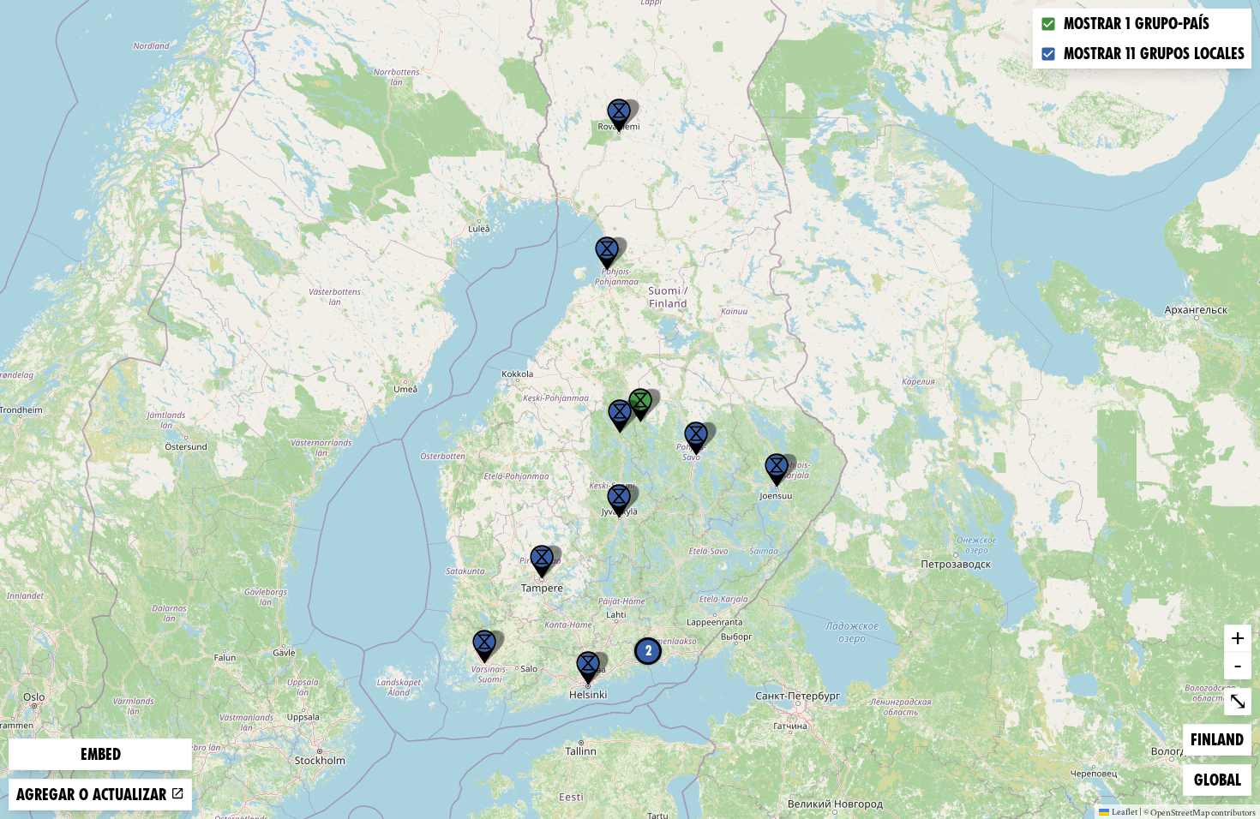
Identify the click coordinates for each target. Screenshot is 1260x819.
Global (1221, 779)
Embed (101, 754)
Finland (1218, 739)
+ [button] (1238, 637)
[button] (618, 116)
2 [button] (648, 651)
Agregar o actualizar (93, 795)
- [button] (1238, 665)
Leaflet (1124, 811)
